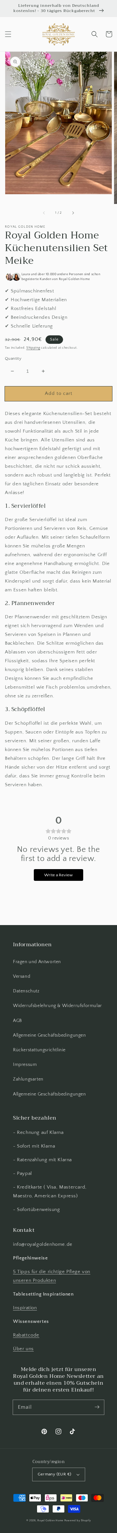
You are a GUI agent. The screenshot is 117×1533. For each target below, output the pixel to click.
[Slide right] (73, 213)
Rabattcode (26, 1335)
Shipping (33, 348)
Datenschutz (26, 991)
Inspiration (25, 1308)
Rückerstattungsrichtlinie (39, 1050)
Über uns (23, 1348)
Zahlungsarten (28, 1079)
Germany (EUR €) (55, 1474)
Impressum (25, 1064)
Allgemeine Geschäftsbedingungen (49, 1035)
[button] (8, 34)
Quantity (13, 358)
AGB (17, 1020)
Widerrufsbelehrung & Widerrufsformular (57, 1005)
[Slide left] (44, 213)
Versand (21, 976)
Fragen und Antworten (37, 961)
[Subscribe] (97, 1407)
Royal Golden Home (50, 1520)
